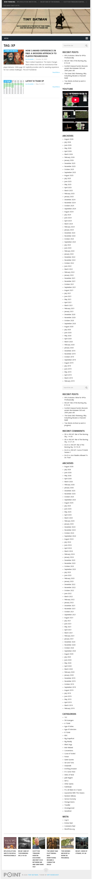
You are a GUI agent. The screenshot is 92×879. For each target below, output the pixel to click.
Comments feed (69, 826)
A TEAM (67, 723)
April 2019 (68, 375)
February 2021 (69, 308)
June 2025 (67, 181)
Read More (56, 72)
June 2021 (67, 296)
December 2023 (69, 233)
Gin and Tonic (69, 763)
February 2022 (69, 272)
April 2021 (68, 302)
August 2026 (68, 139)
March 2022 (68, 269)
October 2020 (69, 320)
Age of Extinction (70, 729)
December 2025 (69, 163)
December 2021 (69, 278)
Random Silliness (70, 796)
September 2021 (70, 287)
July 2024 (67, 215)
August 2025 (68, 175)
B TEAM (67, 732)
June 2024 (67, 218)
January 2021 (69, 311)
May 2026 (67, 148)
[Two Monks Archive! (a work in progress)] (67, 843)
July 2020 (67, 330)
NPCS (66, 781)
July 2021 (67, 293)
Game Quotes (69, 760)
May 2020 (67, 336)
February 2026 (69, 157)
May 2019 (67, 372)
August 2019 (68, 363)
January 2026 (69, 160)
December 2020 (69, 314)
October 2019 (69, 357)
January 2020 (69, 348)
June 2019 (67, 369)
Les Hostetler (29, 59)
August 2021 (68, 290)
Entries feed (68, 823)
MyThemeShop (53, 875)
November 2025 (70, 166)
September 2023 (70, 242)
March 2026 (68, 154)
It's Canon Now (69, 772)
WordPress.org (69, 829)
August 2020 (68, 326)
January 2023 (69, 254)
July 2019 (67, 366)
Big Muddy (68, 741)
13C (65, 717)
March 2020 (68, 342)
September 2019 (70, 360)
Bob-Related (68, 747)
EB (65, 434)
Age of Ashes (68, 726)
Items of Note (69, 775)
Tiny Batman (33, 875)
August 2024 (68, 212)
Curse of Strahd (69, 754)
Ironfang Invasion (70, 769)
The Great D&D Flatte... (11, 5)
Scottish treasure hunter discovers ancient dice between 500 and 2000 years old (76, 68)
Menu (6, 38)
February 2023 (69, 251)
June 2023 (67, 248)
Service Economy (70, 799)
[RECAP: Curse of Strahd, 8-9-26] (82, 843)
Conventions (68, 750)
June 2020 (67, 333)
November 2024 (70, 203)
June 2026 (67, 145)
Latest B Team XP (34, 81)
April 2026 (68, 151)
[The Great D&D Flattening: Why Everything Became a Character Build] (53, 843)
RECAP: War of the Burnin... (50, 2)
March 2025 (68, 190)
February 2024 (69, 227)
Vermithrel (67, 811)
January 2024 (69, 230)
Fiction (66, 757)
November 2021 (70, 281)
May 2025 (67, 184)
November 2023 (70, 236)
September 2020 (70, 323)
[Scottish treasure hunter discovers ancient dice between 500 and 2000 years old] (39, 843)
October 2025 (69, 169)
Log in (66, 820)
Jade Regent (68, 778)
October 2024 (69, 206)
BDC (66, 735)
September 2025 (70, 172)
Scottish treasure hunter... (74, 2)
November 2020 (70, 317)
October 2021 (69, 284)
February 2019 (69, 381)
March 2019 (68, 378)
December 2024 (69, 200)
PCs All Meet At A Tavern (73, 790)
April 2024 (68, 221)
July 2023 (67, 245)
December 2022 (69, 257)
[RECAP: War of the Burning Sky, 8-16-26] (24, 843)
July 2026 (67, 142)
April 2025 (68, 187)
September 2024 (70, 209)
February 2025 (69, 193)
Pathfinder (68, 787)
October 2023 (69, 239)
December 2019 (69, 351)
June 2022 (67, 266)
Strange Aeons (69, 802)
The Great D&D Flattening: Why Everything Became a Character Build (75, 76)
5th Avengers (69, 720)
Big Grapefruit (69, 738)
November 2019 (70, 354)
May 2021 (67, 299)
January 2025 (69, 196)
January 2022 (69, 275)
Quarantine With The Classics (74, 793)
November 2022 (70, 260)
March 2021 (68, 305)
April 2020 (68, 339)
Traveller (67, 805)
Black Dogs (68, 744)
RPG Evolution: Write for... (27, 2)
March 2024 (68, 224)
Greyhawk (67, 766)
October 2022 (69, 263)
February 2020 (69, 345)
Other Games (68, 784)
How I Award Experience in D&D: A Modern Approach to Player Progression (41, 53)
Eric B (66, 445)
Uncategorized (69, 808)
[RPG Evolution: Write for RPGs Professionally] (10, 843)
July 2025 (67, 178)
